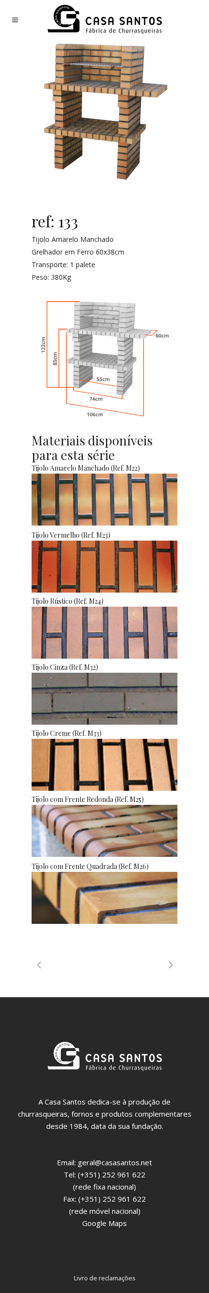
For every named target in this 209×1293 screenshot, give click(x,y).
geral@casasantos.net (115, 1162)
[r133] (104, 112)
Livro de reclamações (105, 1278)
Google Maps (104, 1223)
